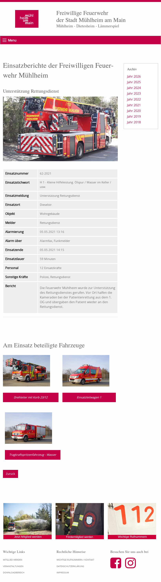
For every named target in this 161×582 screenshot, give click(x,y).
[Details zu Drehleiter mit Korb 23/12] (26, 370)
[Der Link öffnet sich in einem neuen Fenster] (117, 566)
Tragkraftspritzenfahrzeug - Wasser (32, 455)
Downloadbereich (13, 572)
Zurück (10, 474)
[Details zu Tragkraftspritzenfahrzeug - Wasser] (28, 428)
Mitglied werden (12, 559)
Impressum (63, 572)
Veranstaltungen (13, 566)
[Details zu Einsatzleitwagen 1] (86, 370)
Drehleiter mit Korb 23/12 (31, 397)
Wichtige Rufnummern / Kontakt (75, 559)
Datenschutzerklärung (70, 566)
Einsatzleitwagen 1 (89, 397)
